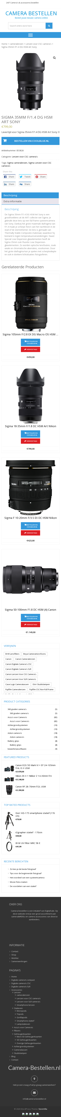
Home (4, 43)
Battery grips (13, 741)
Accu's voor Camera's (17, 717)
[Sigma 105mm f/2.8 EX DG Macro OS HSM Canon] (30, 304)
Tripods (20, 1014)
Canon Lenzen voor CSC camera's (20, 674)
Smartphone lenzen (26, 1005)
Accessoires (16, 990)
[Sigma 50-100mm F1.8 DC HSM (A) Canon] (30, 579)
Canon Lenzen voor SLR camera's (20, 679)
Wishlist (14, 958)
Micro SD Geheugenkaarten (29, 1037)
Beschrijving (10, 195)
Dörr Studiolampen (41, 684)
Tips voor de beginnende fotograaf (25, 873)
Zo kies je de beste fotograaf (23, 869)
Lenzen (17, 992)
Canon (8, 659)
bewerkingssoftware (17, 749)
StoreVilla (42, 1109)
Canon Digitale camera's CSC (18, 664)
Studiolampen (20, 1053)
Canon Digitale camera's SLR (18, 669)
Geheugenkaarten (22, 1034)
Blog (13, 1056)
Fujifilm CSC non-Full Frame (41, 689)
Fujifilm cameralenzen (15, 689)
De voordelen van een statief (23, 886)
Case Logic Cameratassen (17, 684)
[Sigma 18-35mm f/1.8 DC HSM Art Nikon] (30, 395)
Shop (13, 955)
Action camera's (15, 733)
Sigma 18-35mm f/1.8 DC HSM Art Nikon (30, 426)
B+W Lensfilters (12, 654)
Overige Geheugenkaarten (29, 1043)
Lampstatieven (23, 1024)
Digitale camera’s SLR (20, 987)
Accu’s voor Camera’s (23, 1027)
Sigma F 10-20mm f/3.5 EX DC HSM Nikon (30, 518)
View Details (32, 349)
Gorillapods (22, 1017)
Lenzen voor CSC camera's (38, 43)
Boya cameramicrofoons (34, 654)
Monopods (22, 1011)
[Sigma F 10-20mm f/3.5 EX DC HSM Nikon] (30, 487)
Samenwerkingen (19, 961)
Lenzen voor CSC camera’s (29, 998)
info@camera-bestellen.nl (34, 1099)
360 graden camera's (17, 709)
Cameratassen (20, 1050)
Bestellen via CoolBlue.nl (31, 140)
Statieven (18, 1008)
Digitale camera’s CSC (21, 983)
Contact (14, 951)
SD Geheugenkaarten (26, 1040)
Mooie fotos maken (18, 882)
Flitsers (17, 1031)
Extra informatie (13, 201)
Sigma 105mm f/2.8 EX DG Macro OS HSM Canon (30, 334)
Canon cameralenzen (25, 659)
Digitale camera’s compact (23, 980)
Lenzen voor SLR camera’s (28, 1002)
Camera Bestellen (31, 13)
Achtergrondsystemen (18, 725)
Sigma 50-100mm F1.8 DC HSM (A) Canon (30, 609)
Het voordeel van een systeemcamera (27, 877)
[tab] (30, 195)
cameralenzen (16, 43)
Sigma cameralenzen (17, 162)
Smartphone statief (25, 1021)
